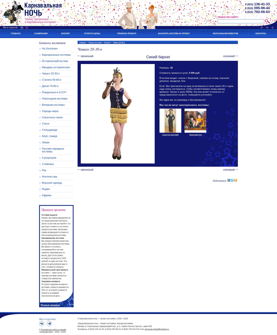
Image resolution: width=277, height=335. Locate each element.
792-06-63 (257, 12)
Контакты (261, 33)
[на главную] (262, 27)
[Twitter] (232, 180)
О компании (41, 33)
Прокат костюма (95, 42)
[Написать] (267, 27)
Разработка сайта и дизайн (53, 330)
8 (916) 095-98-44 (113, 329)
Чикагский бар (195, 135)
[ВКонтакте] (229, 180)
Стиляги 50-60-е (51, 79)
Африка (46, 195)
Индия (46, 189)
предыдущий (87, 56)
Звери (45, 142)
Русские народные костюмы (53, 150)
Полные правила (50, 305)
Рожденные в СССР (54, 92)
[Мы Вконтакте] (41, 323)
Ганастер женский (170, 135)
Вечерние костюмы (53, 104)
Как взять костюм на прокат (174, 33)
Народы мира (50, 111)
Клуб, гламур (49, 136)
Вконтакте (22, 27)
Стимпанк (48, 164)
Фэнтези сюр (49, 176)
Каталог (65, 33)
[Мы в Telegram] (49, 323)
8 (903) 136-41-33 (96, 329)
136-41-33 (257, 4)
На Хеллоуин (50, 48)
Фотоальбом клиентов (225, 33)
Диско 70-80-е (50, 86)
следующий (229, 56)
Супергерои (49, 157)
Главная (16, 33)
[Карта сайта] (272, 27)
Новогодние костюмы (55, 98)
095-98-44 (257, 8)
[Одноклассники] (235, 180)
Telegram (26, 27)
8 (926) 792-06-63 (130, 329)
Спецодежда (49, 130)
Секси (45, 123)
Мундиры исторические (56, 67)
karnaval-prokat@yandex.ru (157, 329)
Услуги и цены (92, 33)
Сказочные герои (52, 117)
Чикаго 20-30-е (119, 42)
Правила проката (126, 33)
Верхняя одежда (52, 182)
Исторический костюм (55, 61)
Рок (44, 170)
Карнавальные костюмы (56, 54)
